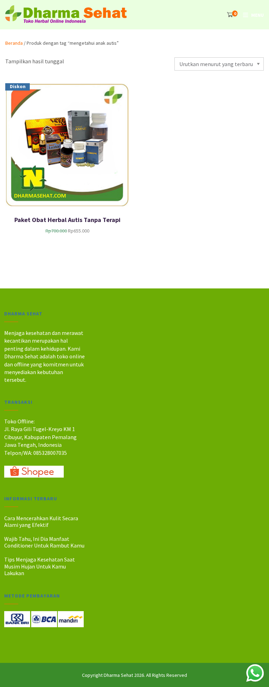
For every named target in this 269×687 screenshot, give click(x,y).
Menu (257, 15)
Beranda (14, 43)
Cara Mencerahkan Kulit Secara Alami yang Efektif (41, 521)
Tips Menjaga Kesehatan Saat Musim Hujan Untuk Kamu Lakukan (39, 566)
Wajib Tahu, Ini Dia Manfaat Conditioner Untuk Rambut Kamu (44, 542)
